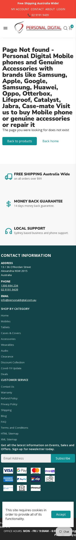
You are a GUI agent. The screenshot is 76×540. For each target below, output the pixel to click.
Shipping (6, 410)
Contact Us (7, 386)
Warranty (6, 392)
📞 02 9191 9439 (38, 15)
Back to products (19, 141)
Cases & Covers (11, 333)
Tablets (5, 327)
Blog (4, 416)
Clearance (7, 356)
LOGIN (61, 9)
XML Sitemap (9, 439)
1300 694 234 (9, 285)
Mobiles (6, 321)
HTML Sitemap (10, 433)
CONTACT (37, 9)
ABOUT (50, 9)
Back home (50, 141)
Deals (4, 374)
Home (5, 315)
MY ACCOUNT (20, 9)
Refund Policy (9, 398)
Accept (61, 514)
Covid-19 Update (11, 368)
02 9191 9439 (9, 289)
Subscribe (63, 458)
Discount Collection (13, 362)
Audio (4, 350)
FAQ (3, 422)
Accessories (8, 339)
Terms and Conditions (14, 427)
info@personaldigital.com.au (18, 300)
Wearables (7, 345)
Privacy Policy (9, 404)
